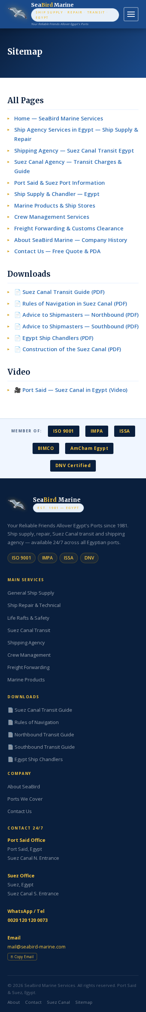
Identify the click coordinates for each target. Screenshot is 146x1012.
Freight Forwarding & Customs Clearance (69, 228)
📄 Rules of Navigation (33, 722)
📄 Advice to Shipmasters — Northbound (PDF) (76, 314)
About (13, 1002)
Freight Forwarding (28, 667)
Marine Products (26, 679)
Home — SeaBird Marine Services (58, 118)
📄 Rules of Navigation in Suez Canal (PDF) (70, 303)
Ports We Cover (25, 798)
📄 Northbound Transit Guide (40, 734)
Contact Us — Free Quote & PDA (57, 251)
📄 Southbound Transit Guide (41, 746)
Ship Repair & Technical (34, 605)
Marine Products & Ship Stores (54, 205)
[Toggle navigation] (131, 14)
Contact (33, 1002)
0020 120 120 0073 (27, 920)
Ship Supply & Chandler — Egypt (57, 193)
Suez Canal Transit (28, 630)
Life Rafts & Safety (28, 617)
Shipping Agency (26, 642)
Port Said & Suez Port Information (59, 182)
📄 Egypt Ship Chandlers (35, 759)
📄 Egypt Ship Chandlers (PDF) (53, 337)
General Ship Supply (30, 592)
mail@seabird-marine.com (36, 947)
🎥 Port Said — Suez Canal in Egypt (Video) (70, 389)
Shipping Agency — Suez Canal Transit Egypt (74, 150)
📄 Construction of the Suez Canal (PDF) (67, 349)
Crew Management (29, 654)
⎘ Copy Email (22, 956)
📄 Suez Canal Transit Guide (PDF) (59, 291)
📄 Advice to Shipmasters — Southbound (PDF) (76, 326)
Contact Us (19, 811)
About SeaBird (23, 786)
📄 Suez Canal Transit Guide (39, 709)
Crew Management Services (51, 216)
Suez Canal (58, 1002)
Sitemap (83, 1002)
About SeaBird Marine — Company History (70, 239)
